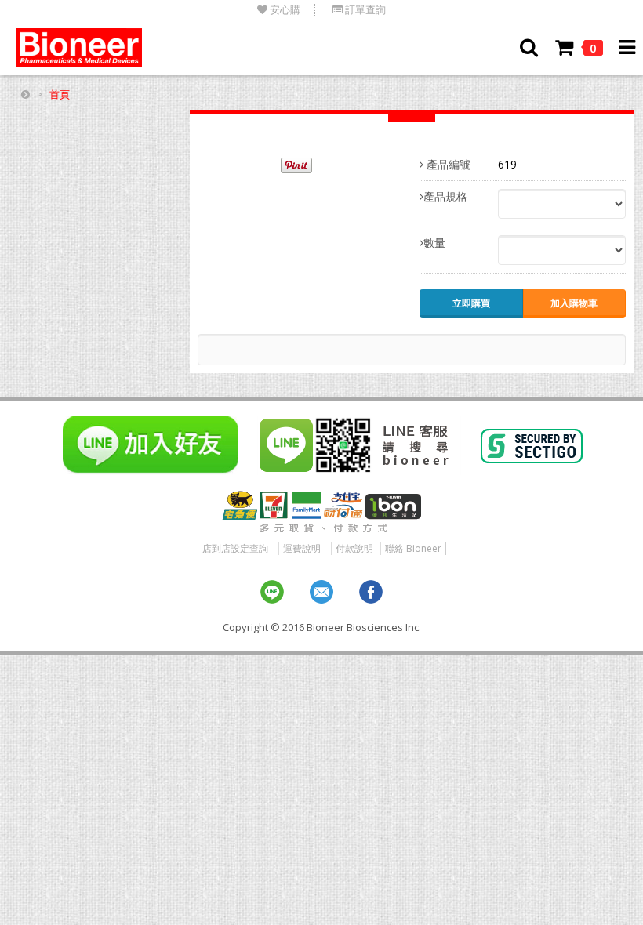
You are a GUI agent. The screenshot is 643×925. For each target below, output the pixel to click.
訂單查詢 (364, 10)
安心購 (283, 10)
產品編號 (446, 164)
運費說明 (302, 548)
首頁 (59, 94)
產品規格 (445, 196)
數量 (434, 242)
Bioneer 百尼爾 (79, 47)
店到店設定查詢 (235, 548)
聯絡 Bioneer (413, 548)
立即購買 (471, 303)
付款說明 (354, 548)
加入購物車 (574, 303)
